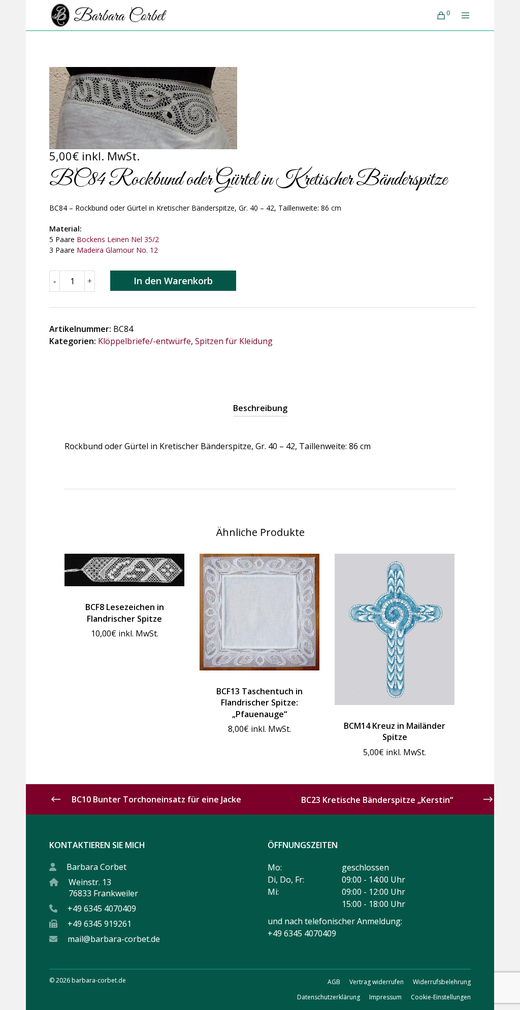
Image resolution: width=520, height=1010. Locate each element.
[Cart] (437, 15)
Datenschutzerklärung (328, 997)
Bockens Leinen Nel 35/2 (118, 239)
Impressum (385, 997)
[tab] (260, 408)
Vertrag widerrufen (376, 982)
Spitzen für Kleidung (234, 341)
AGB (334, 982)
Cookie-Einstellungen (441, 997)
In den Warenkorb (173, 281)
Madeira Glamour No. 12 (117, 250)
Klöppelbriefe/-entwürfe (144, 341)
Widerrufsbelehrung (442, 982)
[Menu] (461, 15)
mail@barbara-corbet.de (114, 939)
